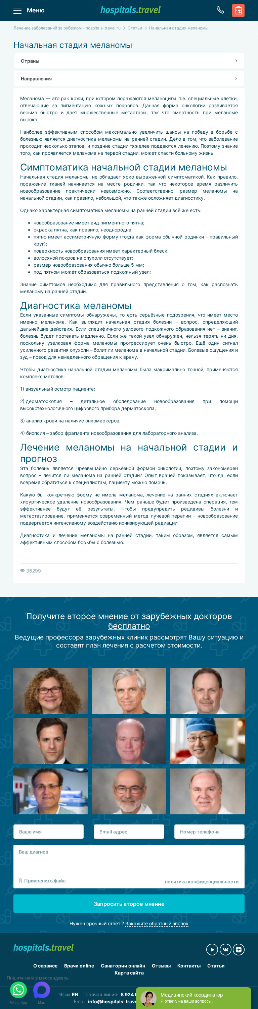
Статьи (216, 965)
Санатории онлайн (123, 965)
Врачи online (79, 965)
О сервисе (45, 965)
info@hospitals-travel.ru (116, 1001)
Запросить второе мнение (129, 903)
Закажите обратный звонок (156, 923)
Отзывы (161, 965)
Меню (36, 10)
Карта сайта (129, 973)
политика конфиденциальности (202, 881)
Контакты (189, 965)
